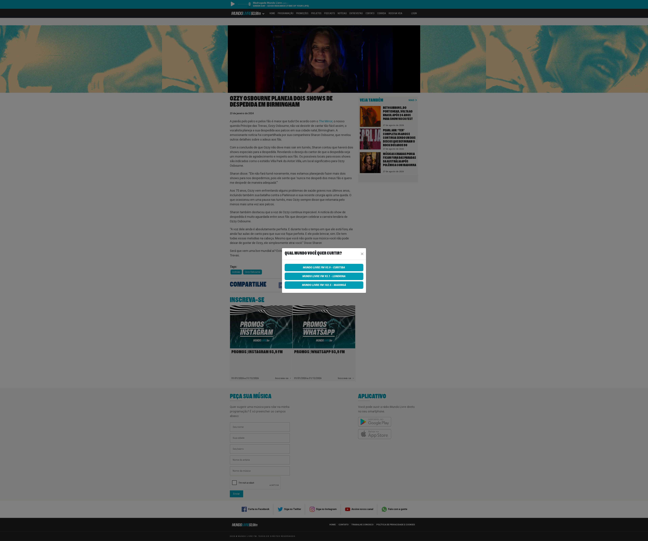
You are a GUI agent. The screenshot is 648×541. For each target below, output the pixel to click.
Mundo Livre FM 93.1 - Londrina (324, 276)
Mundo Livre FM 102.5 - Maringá (324, 285)
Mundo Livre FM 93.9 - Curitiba (324, 267)
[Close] (362, 253)
